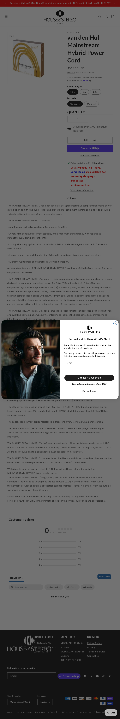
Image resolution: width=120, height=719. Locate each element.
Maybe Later (89, 391)
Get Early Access (89, 378)
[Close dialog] (115, 323)
